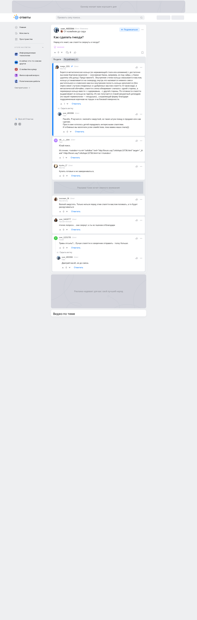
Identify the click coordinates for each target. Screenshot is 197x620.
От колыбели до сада (75, 31)
